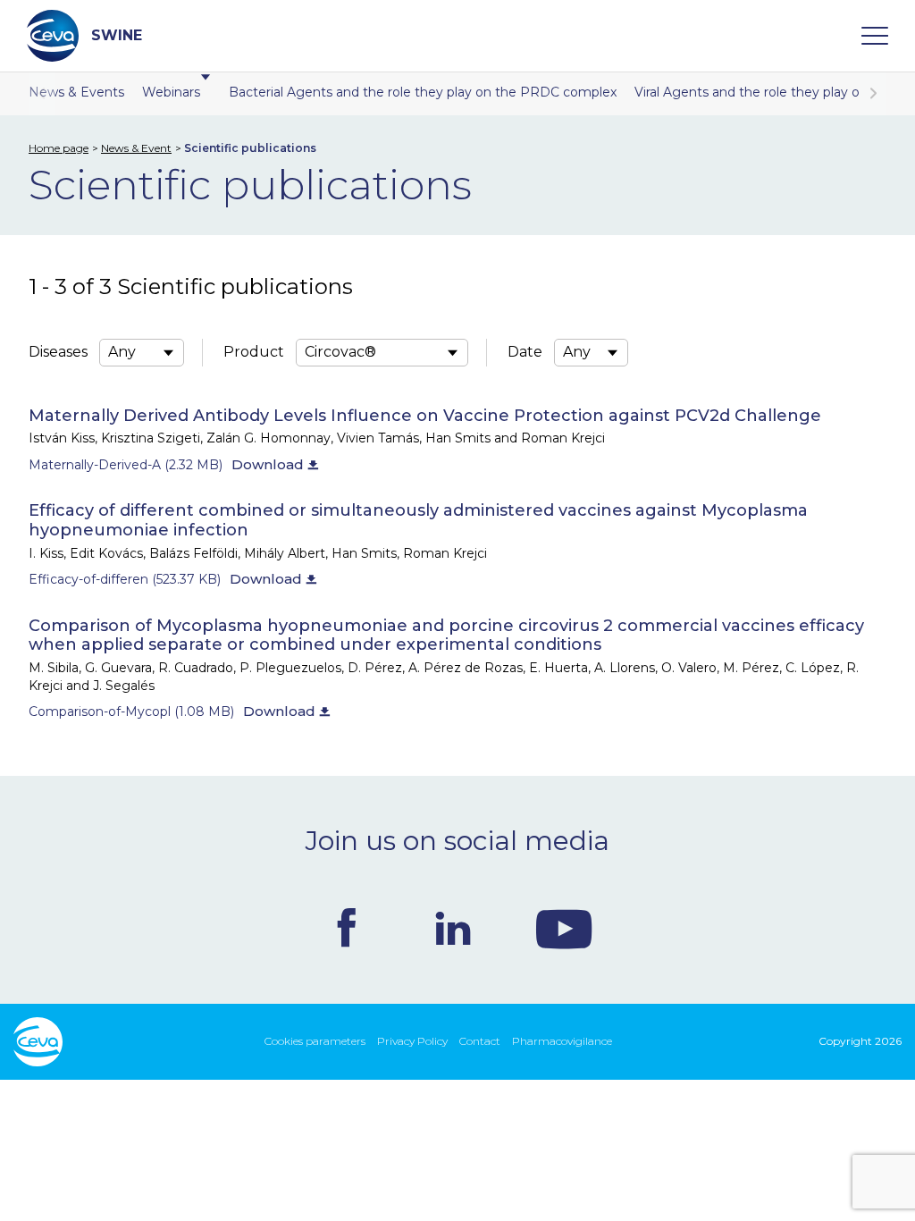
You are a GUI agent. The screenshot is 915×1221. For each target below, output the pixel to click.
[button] (873, 93)
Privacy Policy (412, 1041)
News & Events (76, 92)
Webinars (171, 92)
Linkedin (453, 927)
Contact (479, 1041)
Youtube (564, 928)
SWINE (116, 35)
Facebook (347, 928)
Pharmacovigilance (562, 1041)
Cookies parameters (314, 1041)
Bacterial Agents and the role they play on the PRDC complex (423, 92)
